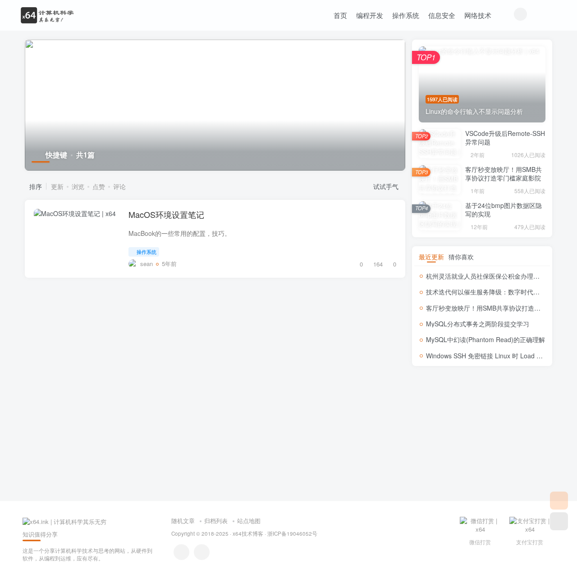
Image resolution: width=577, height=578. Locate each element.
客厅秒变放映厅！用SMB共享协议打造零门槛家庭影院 (503, 174)
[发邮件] (202, 552)
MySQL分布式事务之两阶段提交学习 (477, 323)
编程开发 (369, 15)
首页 (340, 15)
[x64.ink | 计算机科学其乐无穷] (64, 520)
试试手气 (386, 186)
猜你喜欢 (461, 256)
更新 (57, 186)
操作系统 (405, 15)
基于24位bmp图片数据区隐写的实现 (503, 210)
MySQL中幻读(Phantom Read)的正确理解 (485, 339)
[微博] (181, 552)
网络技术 (477, 15)
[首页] (559, 501)
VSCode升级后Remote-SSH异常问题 (505, 138)
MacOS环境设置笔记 (166, 214)
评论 (119, 186)
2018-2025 (215, 533)
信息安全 (441, 15)
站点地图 (249, 520)
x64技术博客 (248, 533)
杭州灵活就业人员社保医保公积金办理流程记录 (492, 275)
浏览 (78, 186)
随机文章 (183, 520)
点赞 (98, 186)
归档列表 (216, 520)
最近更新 (431, 256)
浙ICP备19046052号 (292, 533)
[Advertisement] (482, 433)
